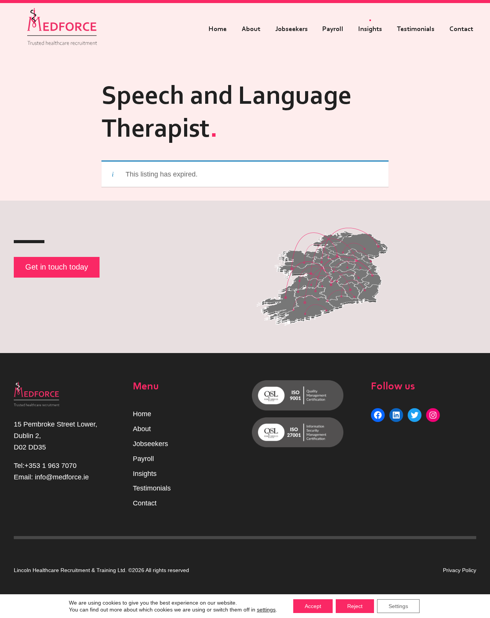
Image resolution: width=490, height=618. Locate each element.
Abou (141, 429)
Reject (355, 606)
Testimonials (415, 29)
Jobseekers (291, 29)
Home (218, 29)
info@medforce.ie (62, 477)
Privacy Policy (459, 570)
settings (266, 610)
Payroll (332, 29)
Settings (398, 606)
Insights (370, 29)
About (251, 29)
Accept (313, 606)
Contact (461, 29)
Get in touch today (56, 267)
